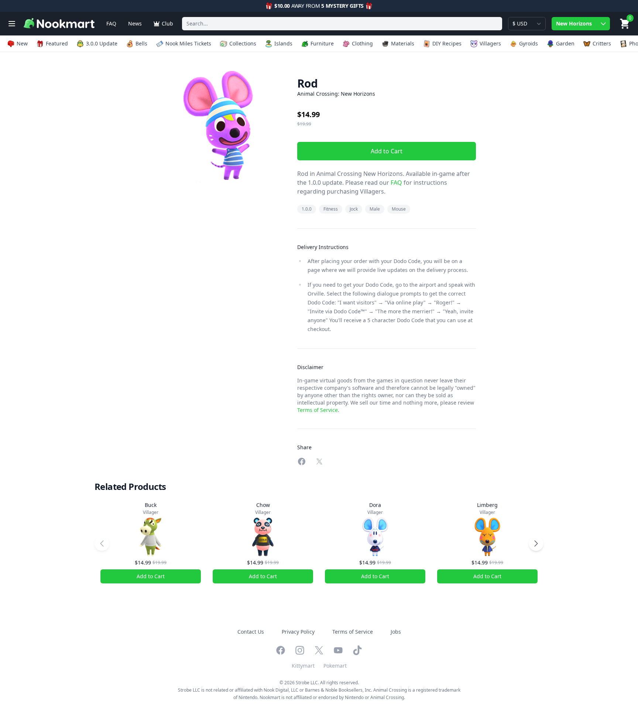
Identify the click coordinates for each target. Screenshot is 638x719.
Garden (565, 43)
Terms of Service (317, 409)
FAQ (111, 23)
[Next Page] (536, 543)
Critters (602, 43)
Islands (283, 43)
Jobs (396, 631)
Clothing (362, 43)
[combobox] (342, 23)
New (22, 43)
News (135, 23)
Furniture (322, 43)
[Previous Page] (102, 543)
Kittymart (303, 665)
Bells (141, 43)
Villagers (490, 43)
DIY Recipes (447, 43)
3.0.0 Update (101, 43)
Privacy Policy (298, 631)
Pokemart (335, 665)
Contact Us (250, 631)
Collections (242, 43)
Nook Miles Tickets (188, 43)
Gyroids (528, 43)
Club (167, 23)
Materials (402, 43)
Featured (57, 43)
